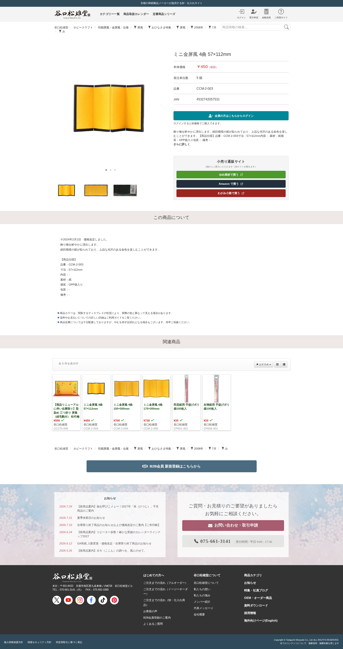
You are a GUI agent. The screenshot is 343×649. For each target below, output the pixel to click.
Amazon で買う (241, 184)
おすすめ (264, 364)
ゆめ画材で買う (241, 175)
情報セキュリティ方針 (39, 642)
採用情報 (250, 613)
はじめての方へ (153, 575)
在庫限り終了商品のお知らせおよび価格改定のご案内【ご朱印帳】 (119, 525)
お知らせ (250, 582)
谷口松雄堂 (60, 424)
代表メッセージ (203, 608)
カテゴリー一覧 (110, 14)
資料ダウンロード (256, 605)
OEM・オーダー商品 (258, 597)
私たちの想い (202, 589)
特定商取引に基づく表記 (69, 642)
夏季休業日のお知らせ (91, 517)
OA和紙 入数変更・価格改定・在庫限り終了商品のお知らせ (114, 543)
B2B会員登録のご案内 (157, 617)
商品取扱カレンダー (136, 14)
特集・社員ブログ (256, 590)
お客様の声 (150, 611)
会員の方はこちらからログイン (234, 115)
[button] (106, 170)
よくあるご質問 (153, 623)
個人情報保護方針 (13, 642)
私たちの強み (202, 595)
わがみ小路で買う (241, 193)
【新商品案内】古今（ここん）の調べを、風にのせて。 (112, 550)
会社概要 (199, 614)
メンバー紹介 (202, 601)
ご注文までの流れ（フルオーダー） (165, 582)
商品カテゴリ (253, 575)
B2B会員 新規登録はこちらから (175, 466)
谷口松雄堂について (207, 575)
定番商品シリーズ (164, 14)
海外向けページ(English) (260, 620)
